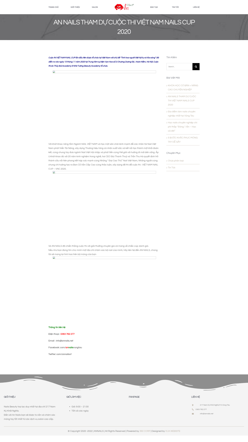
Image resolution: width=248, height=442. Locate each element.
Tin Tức (171, 167)
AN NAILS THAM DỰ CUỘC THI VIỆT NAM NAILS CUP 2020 (182, 100)
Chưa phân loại (176, 160)
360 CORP (145, 431)
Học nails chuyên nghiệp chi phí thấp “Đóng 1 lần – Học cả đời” (182, 126)
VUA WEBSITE (172, 431)
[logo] (124, 4)
